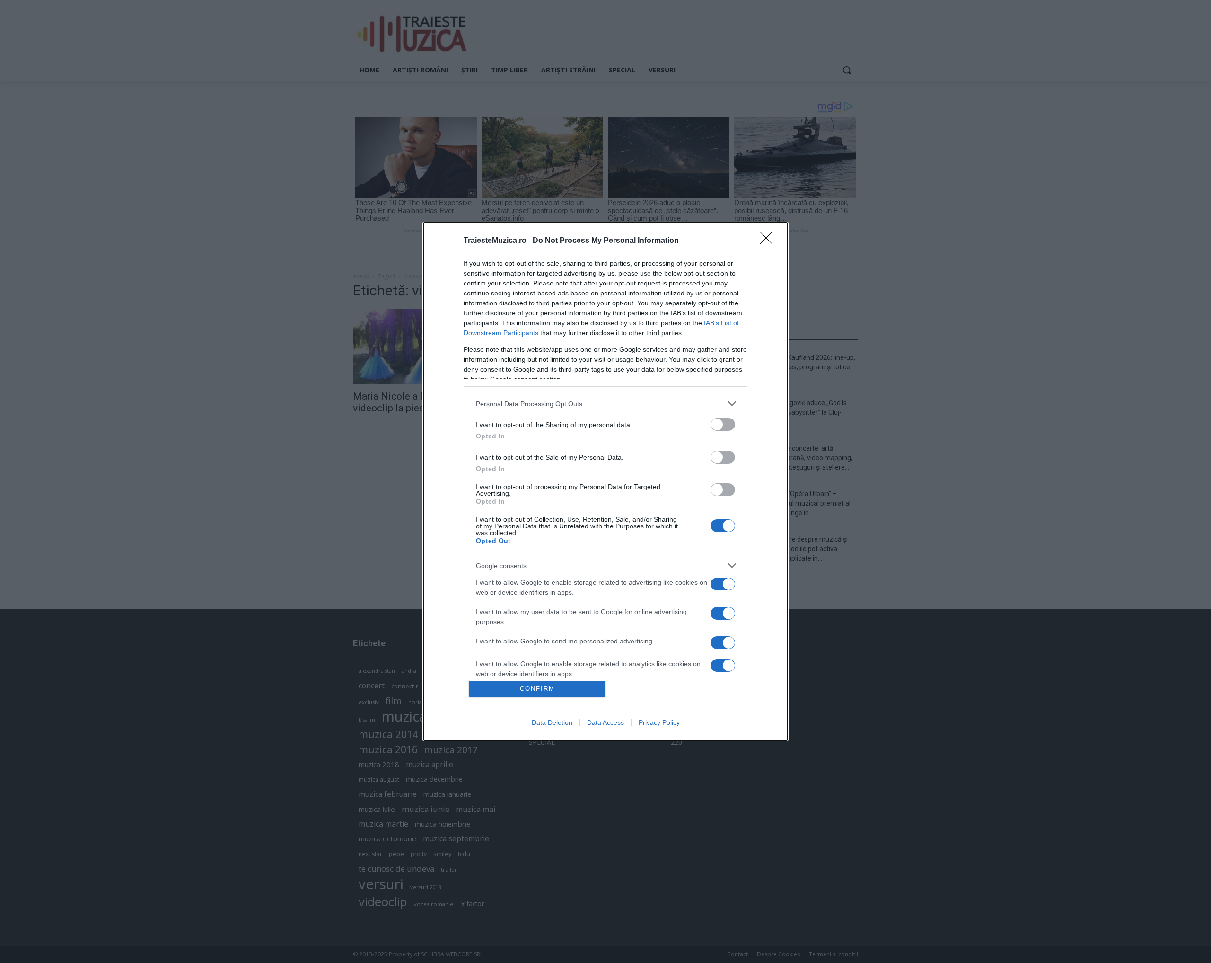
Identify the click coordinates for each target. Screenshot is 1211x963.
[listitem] (605, 404)
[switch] (723, 424)
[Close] (769, 241)
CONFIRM (537, 688)
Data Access (605, 722)
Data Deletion (552, 722)
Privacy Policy (659, 722)
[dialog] (605, 481)
